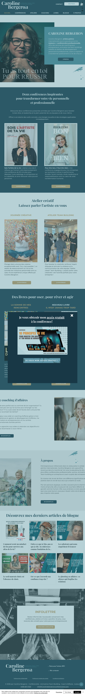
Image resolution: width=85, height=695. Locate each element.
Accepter (77, 692)
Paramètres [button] (59, 692)
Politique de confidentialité (40, 693)
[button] (72, 315)
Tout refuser (68, 692)
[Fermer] (83, 692)
